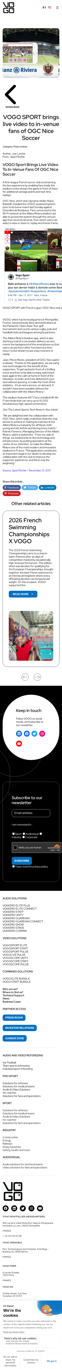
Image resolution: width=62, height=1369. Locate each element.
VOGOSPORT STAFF (15, 948)
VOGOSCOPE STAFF (15, 961)
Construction (10, 1137)
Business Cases (12, 1001)
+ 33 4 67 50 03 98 (12, 1236)
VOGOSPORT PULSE (15, 951)
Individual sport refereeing (18, 1069)
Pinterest (13, 493)
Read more (25, 595)
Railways (7, 1143)
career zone (14, 1038)
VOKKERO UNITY (13, 915)
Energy (7, 1140)
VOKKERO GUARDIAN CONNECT (23, 921)
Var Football (9, 1062)
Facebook (12, 487)
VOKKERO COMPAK (15, 931)
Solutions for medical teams (19, 1086)
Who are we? (10, 989)
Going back (13, 107)
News (6, 998)
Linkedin (48, 487)
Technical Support (13, 995)
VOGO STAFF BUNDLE (17, 982)
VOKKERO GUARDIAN (16, 918)
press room (14, 1017)
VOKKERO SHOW (13, 924)
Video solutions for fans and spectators (25, 1167)
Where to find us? (13, 992)
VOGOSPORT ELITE (15, 945)
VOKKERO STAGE (13, 927)
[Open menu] (57, 8)
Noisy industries (12, 1147)
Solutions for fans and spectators (22, 1096)
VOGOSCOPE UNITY (15, 958)
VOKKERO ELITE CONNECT (20, 908)
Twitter (31, 487)
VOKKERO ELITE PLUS (16, 905)
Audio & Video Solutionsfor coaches (16, 1091)
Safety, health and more (16, 1150)
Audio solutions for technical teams (23, 1164)
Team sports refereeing (16, 1065)
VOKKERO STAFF (13, 912)
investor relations (19, 1028)
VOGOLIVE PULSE (14, 954)
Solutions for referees (15, 1083)
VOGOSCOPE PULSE (16, 964)
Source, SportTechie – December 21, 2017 (27, 470)
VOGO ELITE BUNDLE (16, 978)
